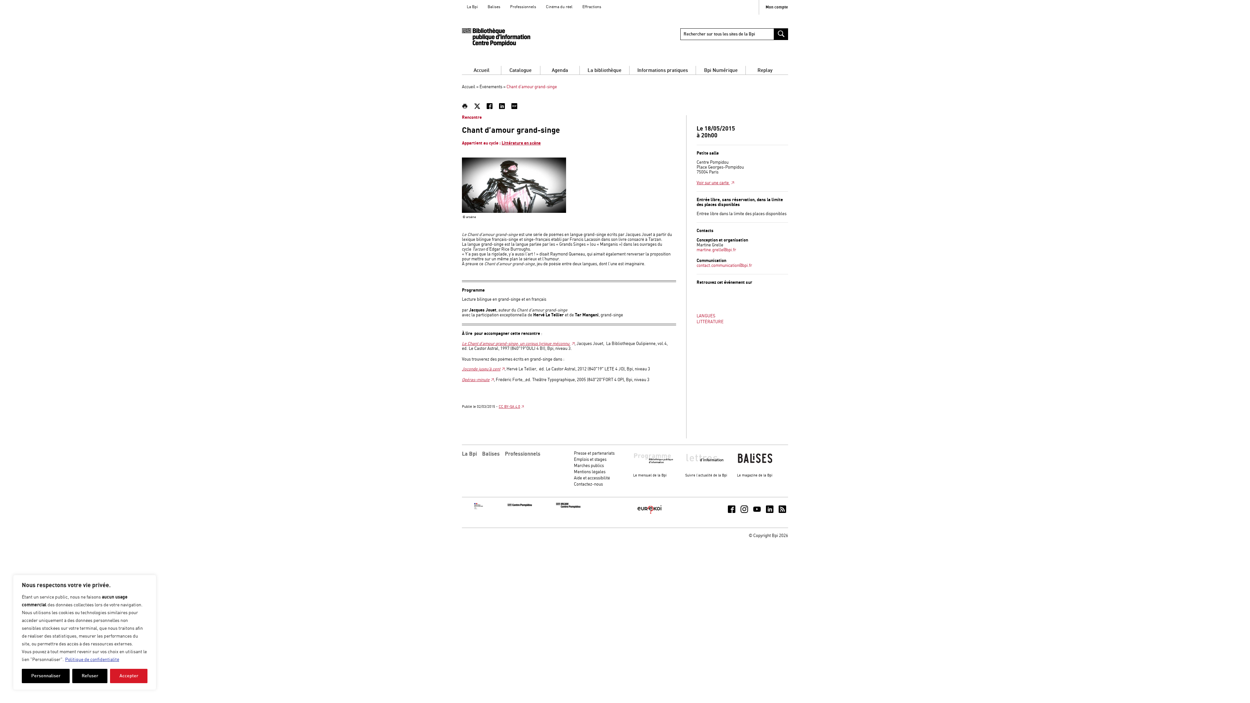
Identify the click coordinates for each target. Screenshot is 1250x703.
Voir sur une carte (713, 183)
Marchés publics (589, 466)
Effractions (591, 7)
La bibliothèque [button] (604, 70)
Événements (490, 87)
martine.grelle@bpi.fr (716, 250)
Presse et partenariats (594, 453)
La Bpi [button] (469, 454)
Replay (764, 70)
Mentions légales (589, 472)
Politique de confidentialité (92, 659)
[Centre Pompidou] (519, 505)
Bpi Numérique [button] (721, 70)
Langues (706, 316)
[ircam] (568, 507)
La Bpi (472, 7)
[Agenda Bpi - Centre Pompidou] (496, 37)
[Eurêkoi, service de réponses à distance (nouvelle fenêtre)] (649, 514)
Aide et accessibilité (592, 478)
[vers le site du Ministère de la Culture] (479, 508)
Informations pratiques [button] (662, 70)
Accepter (128, 675)
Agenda (560, 70)
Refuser (90, 675)
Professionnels (523, 7)
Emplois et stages (590, 460)
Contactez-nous (588, 484)
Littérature (710, 322)
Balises (494, 7)
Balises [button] (491, 454)
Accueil (482, 70)
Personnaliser (46, 675)
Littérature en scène (521, 143)
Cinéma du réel (559, 7)
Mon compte (777, 7)
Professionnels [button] (522, 454)
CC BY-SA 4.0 (509, 407)
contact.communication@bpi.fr (724, 266)
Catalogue (520, 70)
